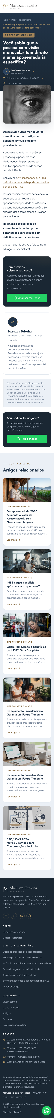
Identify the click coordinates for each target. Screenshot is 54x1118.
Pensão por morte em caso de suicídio (22, 957)
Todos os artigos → (13, 986)
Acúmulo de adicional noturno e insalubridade (27, 963)
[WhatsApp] (29, 916)
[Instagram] (6, 916)
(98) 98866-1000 (27, 1048)
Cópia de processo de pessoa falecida (22, 951)
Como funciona (11, 1007)
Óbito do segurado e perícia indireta (21, 969)
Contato (7, 1019)
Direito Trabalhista (12, 937)
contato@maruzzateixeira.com (23, 1056)
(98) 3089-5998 (20, 1051)
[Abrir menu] (47, 6)
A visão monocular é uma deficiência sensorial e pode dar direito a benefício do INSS (26, 182)
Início (5, 19)
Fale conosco (29, 438)
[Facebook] (14, 916)
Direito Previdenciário (21, 19)
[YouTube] (22, 916)
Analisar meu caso (29, 298)
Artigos (7, 1013)
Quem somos (10, 1001)
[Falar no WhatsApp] (46, 1110)
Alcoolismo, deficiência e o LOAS (20, 975)
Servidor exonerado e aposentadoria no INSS (26, 980)
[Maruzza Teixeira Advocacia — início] (20, 6)
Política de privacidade (15, 1025)
